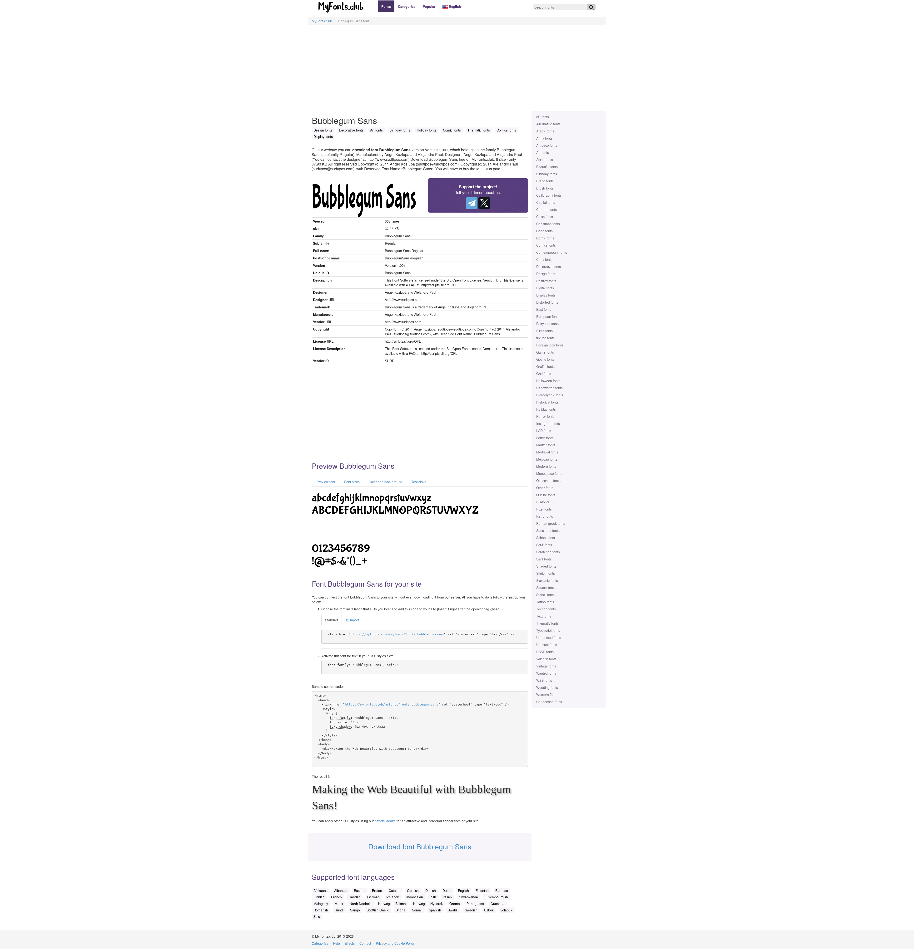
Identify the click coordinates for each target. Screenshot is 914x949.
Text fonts (543, 616)
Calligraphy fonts (548, 195)
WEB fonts (544, 680)
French (336, 897)
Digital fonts (545, 288)
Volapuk (506, 910)
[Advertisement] (457, 70)
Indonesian (414, 897)
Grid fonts (543, 373)
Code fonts (544, 231)
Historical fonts (547, 402)
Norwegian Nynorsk (428, 903)
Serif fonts (543, 559)
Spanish (435, 910)
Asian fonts (544, 159)
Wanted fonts (546, 673)
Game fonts (545, 352)
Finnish (318, 897)
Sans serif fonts (548, 530)
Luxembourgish (496, 897)
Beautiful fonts (547, 166)
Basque (359, 890)
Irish (433, 897)
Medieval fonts (547, 452)
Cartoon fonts (546, 209)
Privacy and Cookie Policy (395, 943)
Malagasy (320, 903)
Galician (354, 897)
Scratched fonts (548, 552)
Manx (339, 903)
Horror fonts (545, 416)
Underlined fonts (548, 637)
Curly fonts (544, 259)
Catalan (394, 890)
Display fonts (546, 295)
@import (352, 620)
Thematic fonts (547, 623)
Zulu (316, 916)
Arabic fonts (545, 131)
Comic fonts (545, 238)
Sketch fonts (545, 573)
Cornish (413, 890)
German (373, 897)
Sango (355, 910)
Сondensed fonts (549, 701)
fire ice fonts (545, 338)
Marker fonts (545, 445)
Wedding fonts (547, 687)
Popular (429, 6)
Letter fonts (544, 437)
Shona (400, 910)
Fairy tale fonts (547, 323)
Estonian (482, 890)
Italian (447, 897)
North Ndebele (361, 903)
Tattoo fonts (545, 601)
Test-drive (418, 481)
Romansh (320, 910)
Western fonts (546, 694)
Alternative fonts (548, 124)
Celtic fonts (544, 216)
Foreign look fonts (549, 345)
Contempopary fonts (551, 252)
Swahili (453, 910)
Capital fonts (545, 202)
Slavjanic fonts (547, 580)
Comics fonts (546, 245)
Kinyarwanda (468, 897)
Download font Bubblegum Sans (419, 846)
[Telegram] (471, 203)
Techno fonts (546, 609)
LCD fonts (543, 430)
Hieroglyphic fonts (549, 395)
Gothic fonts (545, 359)
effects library (385, 820)
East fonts (543, 309)
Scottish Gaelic (378, 910)
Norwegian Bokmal (392, 903)
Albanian (340, 890)
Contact (365, 943)
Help (336, 943)
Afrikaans (320, 890)
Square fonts (546, 587)
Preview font (325, 481)
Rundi (339, 910)
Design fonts (545, 273)
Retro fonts (544, 516)
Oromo (454, 903)
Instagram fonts (548, 423)
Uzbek (489, 910)
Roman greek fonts (550, 523)
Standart (331, 620)
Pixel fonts (544, 509)
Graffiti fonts (545, 366)
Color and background (385, 481)
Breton (377, 890)
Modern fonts (546, 466)
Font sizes (351, 481)
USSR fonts (545, 651)
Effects (350, 943)
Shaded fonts (546, 566)
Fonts (386, 6)
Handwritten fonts (549, 387)
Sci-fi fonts (544, 544)
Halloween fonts (548, 380)
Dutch (446, 890)
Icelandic (393, 897)
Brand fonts (545, 181)
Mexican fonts (546, 459)
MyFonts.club (322, 21)
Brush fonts (544, 188)
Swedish (471, 910)
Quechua (497, 903)
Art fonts (542, 152)
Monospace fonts (549, 473)
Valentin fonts (546, 659)
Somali (417, 910)
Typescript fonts (548, 630)
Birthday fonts (546, 173)
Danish (430, 890)
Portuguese (475, 903)
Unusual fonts (546, 644)
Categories (407, 6)
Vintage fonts (546, 666)
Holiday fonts (546, 409)
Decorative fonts (548, 266)
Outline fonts (545, 494)
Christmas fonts (548, 223)
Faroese (501, 890)
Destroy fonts (546, 280)
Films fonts (544, 330)
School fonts (545, 537)
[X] (484, 203)
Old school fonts (548, 480)
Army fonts (544, 138)
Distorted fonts (547, 302)
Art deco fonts (546, 145)
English (454, 6)
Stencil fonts (545, 594)
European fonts (547, 316)
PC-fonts (542, 502)
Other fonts (544, 487)
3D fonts (542, 116)
